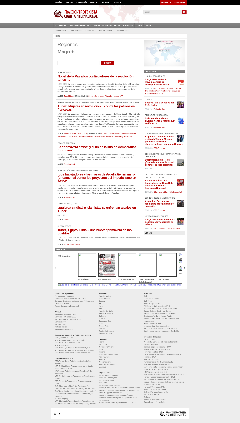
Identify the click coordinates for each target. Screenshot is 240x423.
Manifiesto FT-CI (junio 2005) (66, 317)
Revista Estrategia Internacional (75, 26)
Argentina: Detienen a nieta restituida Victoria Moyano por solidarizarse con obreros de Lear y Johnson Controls (164, 140)
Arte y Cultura (104, 357)
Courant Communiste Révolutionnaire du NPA (105, 96)
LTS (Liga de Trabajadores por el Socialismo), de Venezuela (73, 372)
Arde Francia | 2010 (151, 359)
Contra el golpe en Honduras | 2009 (157, 347)
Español (59, 2)
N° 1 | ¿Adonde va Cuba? (64, 338)
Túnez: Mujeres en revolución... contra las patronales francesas (96, 107)
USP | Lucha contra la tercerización (157, 364)
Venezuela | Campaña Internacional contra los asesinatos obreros (161, 343)
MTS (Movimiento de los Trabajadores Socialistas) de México (75, 377)
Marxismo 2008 (60, 322)
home (55, 25)
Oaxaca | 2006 (149, 339)
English (69, 2)
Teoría (101, 342)
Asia (100, 306)
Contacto (166, 2)
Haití (145, 296)
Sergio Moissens (173, 228)
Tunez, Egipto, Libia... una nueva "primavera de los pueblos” (95, 231)
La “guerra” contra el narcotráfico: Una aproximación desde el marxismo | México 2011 (163, 368)
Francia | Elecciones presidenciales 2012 (159, 377)
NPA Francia (103, 383)
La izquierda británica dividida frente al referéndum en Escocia (160, 121)
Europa (102, 301)
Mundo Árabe (104, 326)
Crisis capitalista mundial (108, 375)
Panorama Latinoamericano (65, 314)
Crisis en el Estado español (109, 385)
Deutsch (105, 2)
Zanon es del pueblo (151, 299)
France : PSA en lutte (151, 394)
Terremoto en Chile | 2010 (153, 352)
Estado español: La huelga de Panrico (158, 316)
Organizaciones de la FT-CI (107, 26)
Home (57, 36)
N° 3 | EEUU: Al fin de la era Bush (67, 343)
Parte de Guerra (61, 327)
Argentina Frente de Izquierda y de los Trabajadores (118, 390)
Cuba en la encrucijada (108, 378)
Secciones (89, 31)
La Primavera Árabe (106, 380)
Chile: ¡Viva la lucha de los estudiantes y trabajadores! (119, 388)
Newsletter (179, 2)
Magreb (102, 324)
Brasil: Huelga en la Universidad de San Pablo (161, 331)
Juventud (102, 367)
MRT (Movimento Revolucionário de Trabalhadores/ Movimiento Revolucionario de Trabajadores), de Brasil (163, 90)
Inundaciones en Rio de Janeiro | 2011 (158, 362)
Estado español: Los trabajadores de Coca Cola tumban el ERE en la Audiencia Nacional (159, 184)
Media (66, 220)
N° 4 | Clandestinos (62, 345)
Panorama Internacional (64, 329)
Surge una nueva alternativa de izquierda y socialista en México (160, 222)
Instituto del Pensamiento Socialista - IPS (70, 299)
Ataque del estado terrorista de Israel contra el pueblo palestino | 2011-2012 (164, 383)
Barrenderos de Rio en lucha (154, 402)
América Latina (105, 296)
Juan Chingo (69, 96)
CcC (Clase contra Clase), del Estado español (72, 386)
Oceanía (102, 329)
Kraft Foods (148, 301)
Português (81, 2)
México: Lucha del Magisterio (155, 389)
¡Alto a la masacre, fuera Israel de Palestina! (160, 329)
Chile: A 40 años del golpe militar (156, 392)
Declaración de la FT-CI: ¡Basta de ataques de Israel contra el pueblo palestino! (159, 162)
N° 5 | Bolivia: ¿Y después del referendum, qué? (73, 348)
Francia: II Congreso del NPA (154, 387)
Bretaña (147, 397)
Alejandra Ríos (159, 109)
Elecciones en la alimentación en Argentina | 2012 (162, 379)
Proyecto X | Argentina (152, 304)
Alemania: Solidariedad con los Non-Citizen (160, 309)
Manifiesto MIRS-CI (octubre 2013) (68, 319)
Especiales (122, 31)
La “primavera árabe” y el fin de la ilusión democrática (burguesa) (97, 148)
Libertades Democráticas (108, 354)
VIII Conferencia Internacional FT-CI (157, 306)
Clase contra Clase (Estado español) (168, 192)
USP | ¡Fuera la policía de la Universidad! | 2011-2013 (164, 374)
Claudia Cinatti (69, 164)
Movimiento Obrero (106, 347)
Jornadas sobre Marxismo (64, 296)
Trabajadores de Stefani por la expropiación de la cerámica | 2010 (162, 355)
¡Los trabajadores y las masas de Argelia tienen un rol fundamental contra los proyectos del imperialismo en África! (97, 177)
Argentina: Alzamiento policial (155, 399)
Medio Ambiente (105, 362)
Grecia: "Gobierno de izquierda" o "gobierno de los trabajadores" (118, 399)
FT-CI (120, 14)
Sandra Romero (160, 228)
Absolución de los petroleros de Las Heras (160, 314)
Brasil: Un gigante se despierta (110, 393)
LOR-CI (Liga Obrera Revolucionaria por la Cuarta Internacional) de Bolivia (74, 367)
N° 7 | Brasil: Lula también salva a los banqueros (73, 353)
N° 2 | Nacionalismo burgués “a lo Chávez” (71, 340)
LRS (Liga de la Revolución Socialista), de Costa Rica (75, 389)
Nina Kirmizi (82, 133)
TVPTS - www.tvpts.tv (72, 245)
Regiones (75, 31)
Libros (139, 26)
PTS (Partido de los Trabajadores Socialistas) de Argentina (73, 362)
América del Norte (106, 311)
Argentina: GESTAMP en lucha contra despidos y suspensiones (162, 320)
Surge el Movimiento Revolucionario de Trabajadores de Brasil (157, 82)
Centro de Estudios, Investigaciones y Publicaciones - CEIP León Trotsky (75, 302)
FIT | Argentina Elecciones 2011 (155, 372)
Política (102, 359)
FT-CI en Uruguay (61, 399)
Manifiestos (60, 31)
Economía (103, 344)
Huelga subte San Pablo (153, 324)
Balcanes (102, 316)
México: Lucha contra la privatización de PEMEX (117, 403)
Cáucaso (102, 319)
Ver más (148, 233)
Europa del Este (105, 321)
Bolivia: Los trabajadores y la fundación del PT (116, 395)
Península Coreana (106, 331)
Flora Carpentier (70, 133)
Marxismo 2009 (60, 324)
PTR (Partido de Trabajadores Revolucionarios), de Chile (74, 382)
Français (94, 2)
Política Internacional (107, 364)
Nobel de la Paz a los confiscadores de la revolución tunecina (95, 77)
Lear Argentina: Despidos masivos (156, 326)
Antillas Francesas (106, 314)
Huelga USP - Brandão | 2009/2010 (157, 349)
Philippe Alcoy (69, 197)
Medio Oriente (104, 299)
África (101, 309)
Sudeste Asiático (105, 334)
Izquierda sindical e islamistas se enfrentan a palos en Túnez (97, 209)
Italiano (117, 2)
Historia (102, 352)
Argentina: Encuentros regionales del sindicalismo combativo (159, 203)
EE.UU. (102, 304)
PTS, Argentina (159, 148)
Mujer (101, 349)
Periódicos (128, 26)
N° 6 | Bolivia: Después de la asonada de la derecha (74, 350)
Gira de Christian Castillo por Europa (157, 311)
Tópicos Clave (105, 31)
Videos (148, 26)
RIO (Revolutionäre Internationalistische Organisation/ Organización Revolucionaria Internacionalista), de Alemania (75, 393)
